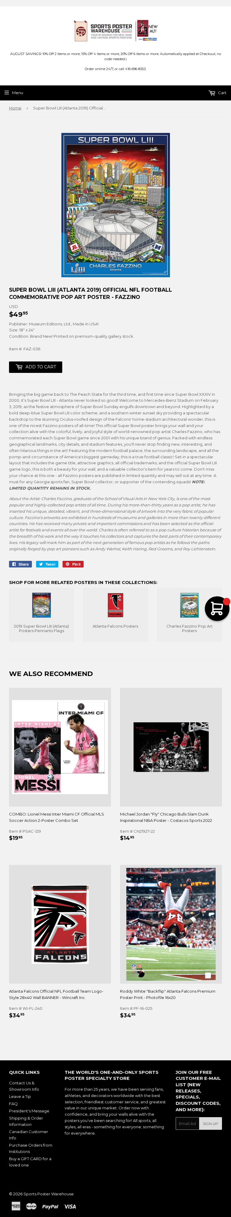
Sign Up (210, 1123)
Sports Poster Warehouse (48, 1193)
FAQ (13, 1103)
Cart (221, 92)
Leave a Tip (20, 1096)
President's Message (29, 1110)
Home (15, 108)
